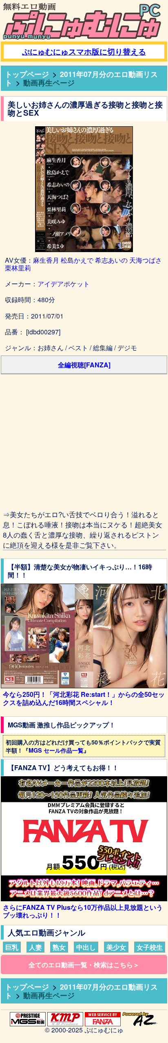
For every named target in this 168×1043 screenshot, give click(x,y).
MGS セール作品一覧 (56, 750)
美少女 (116, 947)
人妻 (35, 947)
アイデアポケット (64, 283)
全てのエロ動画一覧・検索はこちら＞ (84, 964)
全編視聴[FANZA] (84, 364)
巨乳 (11, 947)
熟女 (59, 947)
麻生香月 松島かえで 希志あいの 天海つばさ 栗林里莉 (83, 263)
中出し (86, 947)
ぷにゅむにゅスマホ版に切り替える (84, 51)
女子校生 (150, 947)
